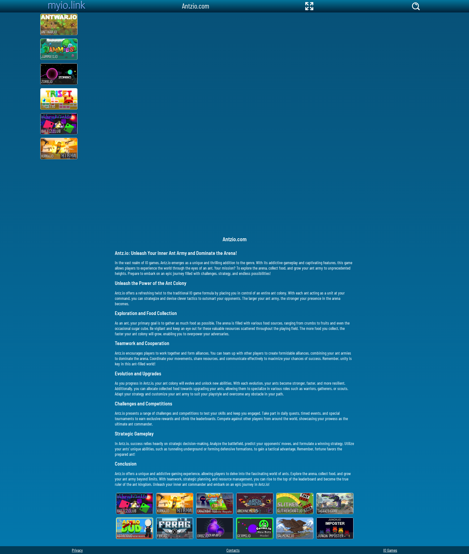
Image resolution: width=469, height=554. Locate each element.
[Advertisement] (19, 85)
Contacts (233, 550)
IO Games (390, 550)
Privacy (77, 550)
